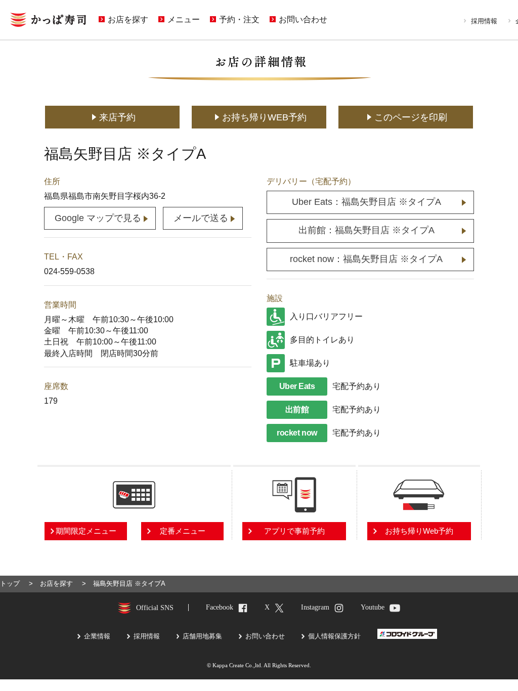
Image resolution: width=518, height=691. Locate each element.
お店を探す (128, 20)
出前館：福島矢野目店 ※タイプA (366, 230)
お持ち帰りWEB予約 (264, 117)
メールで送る (201, 218)
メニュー (183, 20)
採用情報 (484, 21)
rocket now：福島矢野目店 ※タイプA (366, 259)
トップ (10, 583)
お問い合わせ (303, 20)
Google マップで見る (98, 218)
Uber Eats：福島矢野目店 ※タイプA (366, 202)
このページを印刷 (410, 117)
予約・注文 (239, 20)
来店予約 (117, 117)
